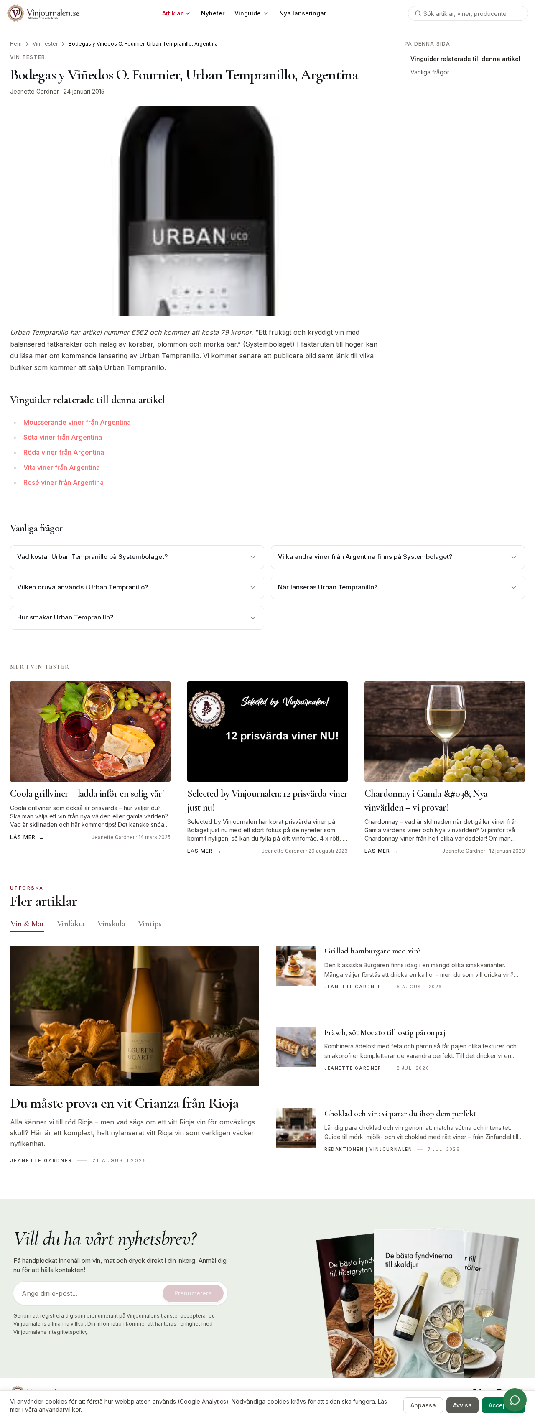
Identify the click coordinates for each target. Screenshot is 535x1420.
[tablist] (267, 925)
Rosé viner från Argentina (63, 482)
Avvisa (462, 1405)
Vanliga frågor (429, 72)
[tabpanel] (267, 1059)
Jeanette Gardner (34, 91)
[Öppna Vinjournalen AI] (515, 1400)
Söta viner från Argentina (62, 437)
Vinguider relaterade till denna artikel (465, 58)
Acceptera (503, 1405)
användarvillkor (60, 1409)
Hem (16, 44)
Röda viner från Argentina (63, 452)
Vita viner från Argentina (61, 467)
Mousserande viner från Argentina (77, 422)
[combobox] (468, 13)
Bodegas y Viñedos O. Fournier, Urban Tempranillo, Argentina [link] (143, 44)
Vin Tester (45, 44)
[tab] (27, 923)
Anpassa (423, 1405)
